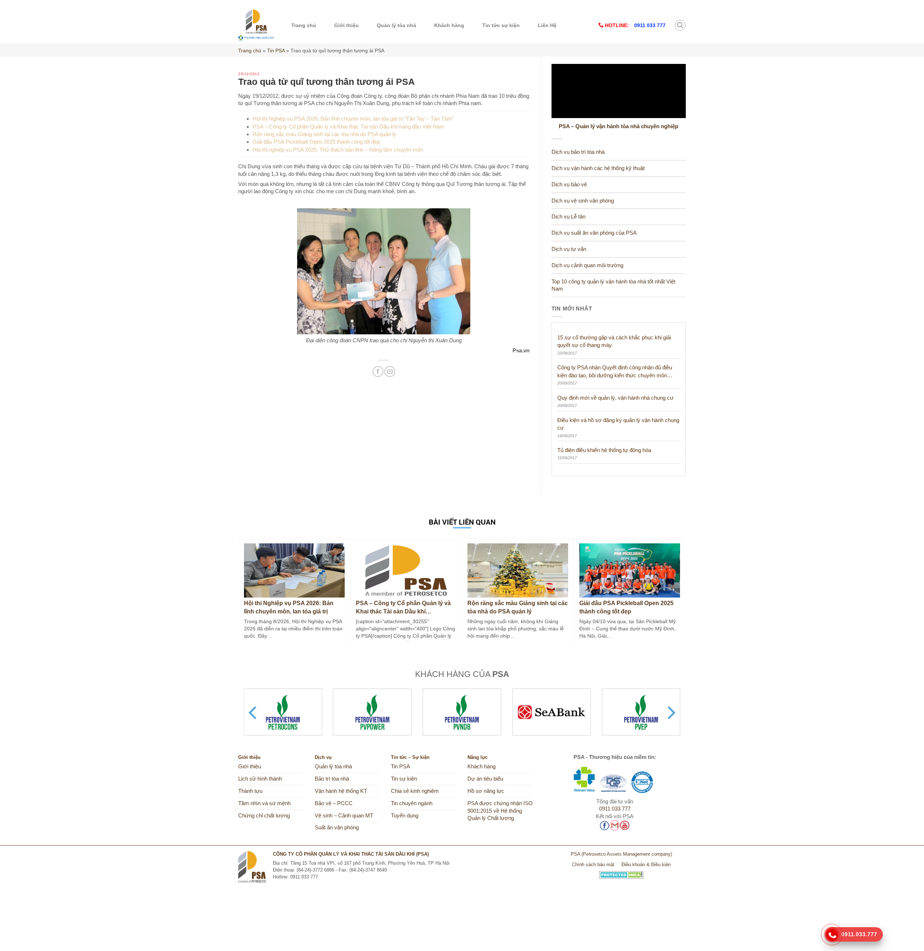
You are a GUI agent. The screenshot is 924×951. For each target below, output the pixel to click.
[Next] (670, 713)
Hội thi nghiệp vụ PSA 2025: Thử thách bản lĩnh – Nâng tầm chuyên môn (338, 150)
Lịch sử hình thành (260, 779)
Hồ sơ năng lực (485, 791)
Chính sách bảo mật (593, 864)
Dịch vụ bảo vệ (569, 184)
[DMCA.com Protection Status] (621, 872)
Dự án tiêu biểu (485, 779)
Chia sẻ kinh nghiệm (415, 791)
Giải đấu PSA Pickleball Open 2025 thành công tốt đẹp (316, 142)
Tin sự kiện (404, 779)
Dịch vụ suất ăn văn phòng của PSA (594, 233)
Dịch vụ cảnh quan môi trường (587, 265)
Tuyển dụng (404, 815)
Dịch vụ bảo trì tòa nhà (578, 152)
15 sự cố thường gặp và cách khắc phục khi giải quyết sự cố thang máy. (614, 341)
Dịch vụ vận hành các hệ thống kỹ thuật (598, 168)
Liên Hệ (547, 25)
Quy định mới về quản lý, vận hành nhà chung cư (615, 398)
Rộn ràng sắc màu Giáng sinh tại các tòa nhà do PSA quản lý (324, 134)
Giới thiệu (346, 25)
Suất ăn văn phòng (337, 827)
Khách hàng (449, 25)
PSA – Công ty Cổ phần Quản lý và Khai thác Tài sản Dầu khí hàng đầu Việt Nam (348, 126)
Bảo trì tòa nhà (332, 779)
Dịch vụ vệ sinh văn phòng (583, 201)
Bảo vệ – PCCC (334, 803)
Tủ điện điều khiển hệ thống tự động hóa (604, 450)
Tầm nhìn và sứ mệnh (264, 803)
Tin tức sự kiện (501, 25)
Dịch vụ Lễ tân (568, 217)
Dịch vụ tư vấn (569, 249)
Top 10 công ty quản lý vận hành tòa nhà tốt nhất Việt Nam (613, 285)
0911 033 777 (615, 809)
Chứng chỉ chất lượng (264, 815)
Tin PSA (276, 50)
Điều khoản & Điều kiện (646, 864)
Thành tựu (250, 791)
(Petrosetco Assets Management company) (626, 854)
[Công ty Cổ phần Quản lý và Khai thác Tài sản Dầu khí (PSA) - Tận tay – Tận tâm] (256, 25)
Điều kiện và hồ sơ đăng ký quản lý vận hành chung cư (618, 424)
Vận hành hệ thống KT (341, 791)
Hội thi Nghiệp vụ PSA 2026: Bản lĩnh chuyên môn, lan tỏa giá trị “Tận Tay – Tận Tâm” (353, 119)
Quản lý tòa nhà (396, 25)
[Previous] (253, 713)
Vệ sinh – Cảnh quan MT (344, 815)
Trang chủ (303, 25)
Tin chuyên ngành (411, 803)
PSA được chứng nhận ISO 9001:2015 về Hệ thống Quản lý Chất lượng (500, 810)
